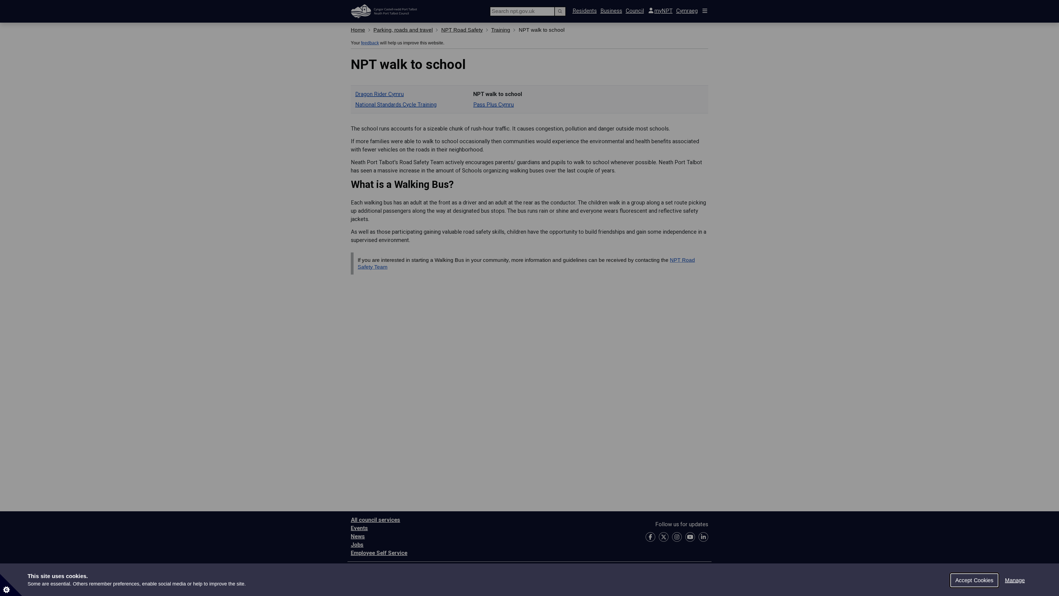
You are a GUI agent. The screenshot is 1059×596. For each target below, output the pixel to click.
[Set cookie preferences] (11, 585)
